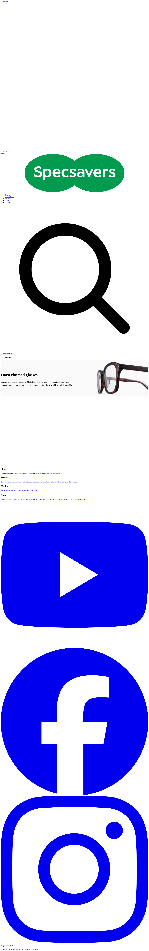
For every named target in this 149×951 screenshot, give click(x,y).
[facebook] (74, 722)
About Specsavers (56, 499)
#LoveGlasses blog (54, 473)
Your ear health (16, 490)
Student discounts (42, 473)
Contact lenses (28, 473)
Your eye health (6, 490)
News (80, 499)
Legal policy (28, 949)
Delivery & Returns (18, 499)
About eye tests (22, 482)
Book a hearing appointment (36, 482)
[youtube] (74, 574)
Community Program (31, 499)
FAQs (35, 490)
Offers (35, 473)
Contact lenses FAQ (44, 499)
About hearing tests (51, 482)
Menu (3, 153)
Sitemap (35, 949)
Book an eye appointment (9, 482)
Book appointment (7, 353)
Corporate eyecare (63, 482)
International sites (18, 949)
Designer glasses (18, 473)
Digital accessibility (7, 949)
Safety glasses (73, 482)
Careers (84, 499)
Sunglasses (9, 473)
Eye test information (27, 490)
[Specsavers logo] (74, 191)
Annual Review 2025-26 (70, 499)
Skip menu (4, 2)
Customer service (6, 499)
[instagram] (74, 869)
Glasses (3, 473)
